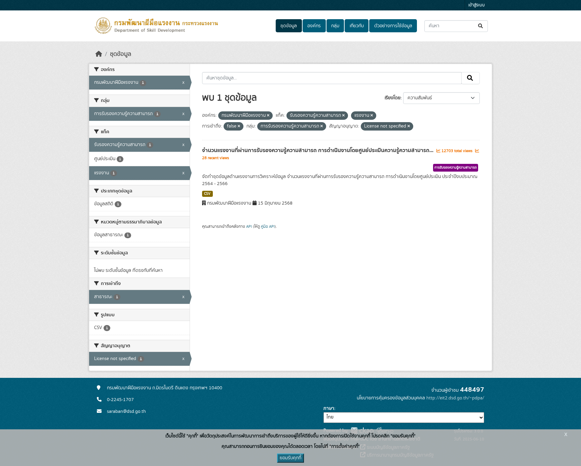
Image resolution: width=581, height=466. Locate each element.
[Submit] (481, 26)
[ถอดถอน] (268, 115)
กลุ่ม (335, 26)
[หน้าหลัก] (98, 54)
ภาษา (328, 408)
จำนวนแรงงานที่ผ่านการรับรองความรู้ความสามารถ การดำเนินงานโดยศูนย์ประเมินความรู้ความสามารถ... (318, 150)
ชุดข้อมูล (288, 26)
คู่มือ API (268, 226)
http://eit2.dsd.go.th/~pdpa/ (455, 398)
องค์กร (314, 26)
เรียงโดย (392, 98)
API (249, 226)
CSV (207, 193)
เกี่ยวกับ (357, 26)
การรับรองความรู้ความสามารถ (455, 167)
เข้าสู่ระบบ (476, 5)
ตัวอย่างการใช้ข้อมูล (393, 26)
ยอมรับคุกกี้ (290, 458)
